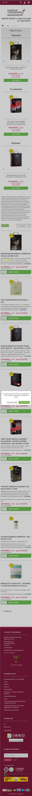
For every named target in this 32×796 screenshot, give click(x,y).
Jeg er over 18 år (24, 402)
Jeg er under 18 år (12, 402)
